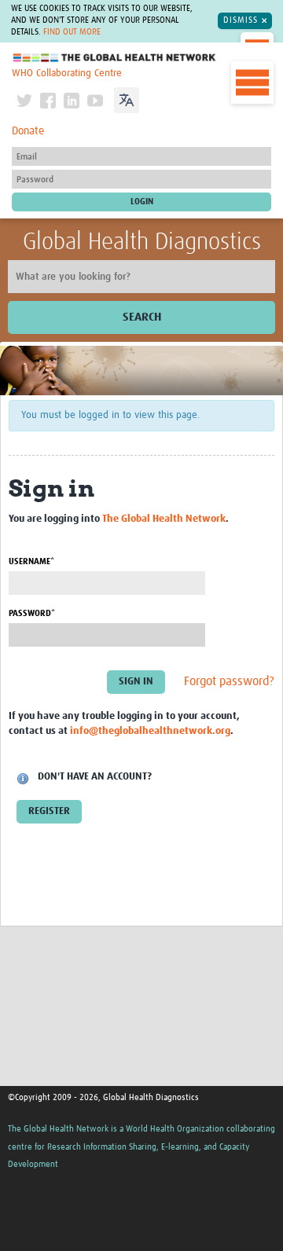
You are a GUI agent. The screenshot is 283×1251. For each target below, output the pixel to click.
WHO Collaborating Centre (67, 73)
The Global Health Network (115, 58)
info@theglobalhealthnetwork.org (150, 731)
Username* (31, 561)
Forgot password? (229, 682)
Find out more (72, 32)
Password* (32, 613)
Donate (28, 131)
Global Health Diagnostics (142, 242)
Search (142, 317)
